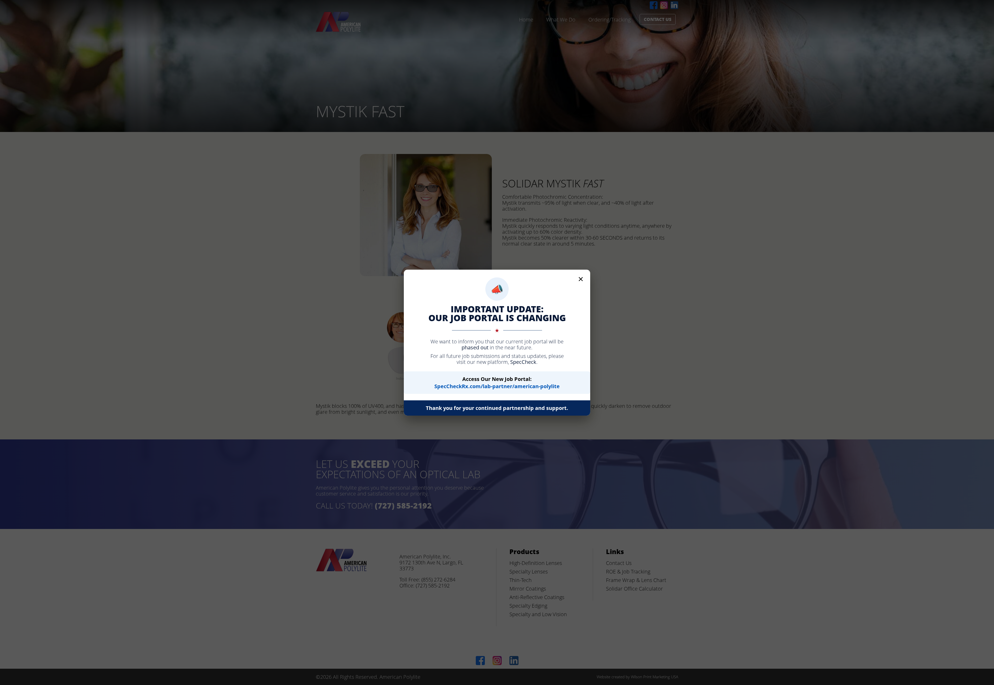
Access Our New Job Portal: (497, 382)
